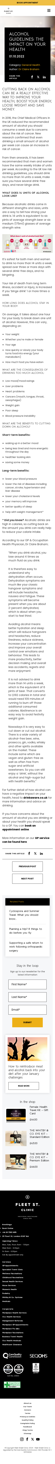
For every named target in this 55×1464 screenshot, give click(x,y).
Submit (27, 1022)
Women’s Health (9, 1289)
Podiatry (6, 1293)
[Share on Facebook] (32, 77)
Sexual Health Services (12, 1282)
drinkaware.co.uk (35, 798)
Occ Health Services (11, 1317)
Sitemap (27, 1433)
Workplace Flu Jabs (10, 1329)
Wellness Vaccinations (12, 1274)
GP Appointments (10, 1266)
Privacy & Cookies (27, 1417)
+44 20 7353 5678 (9, 1232)
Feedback (27, 1427)
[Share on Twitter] (38, 77)
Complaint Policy (27, 1423)
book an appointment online (19, 827)
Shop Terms (27, 1430)
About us (27, 1403)
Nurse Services (9, 1285)
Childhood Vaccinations (12, 1278)
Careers (27, 1410)
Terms (27, 1413)
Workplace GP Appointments (15, 1325)
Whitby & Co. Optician (12, 1297)
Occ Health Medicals (11, 1341)
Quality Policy (27, 1420)
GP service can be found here (25, 840)
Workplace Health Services (14, 1313)
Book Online (7, 1228)
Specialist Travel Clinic (12, 1270)
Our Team (27, 1406)
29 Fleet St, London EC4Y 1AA (15, 1236)
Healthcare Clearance (12, 1345)
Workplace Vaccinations (12, 1333)
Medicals (6, 1301)
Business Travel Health (12, 1337)
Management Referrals (12, 1321)
